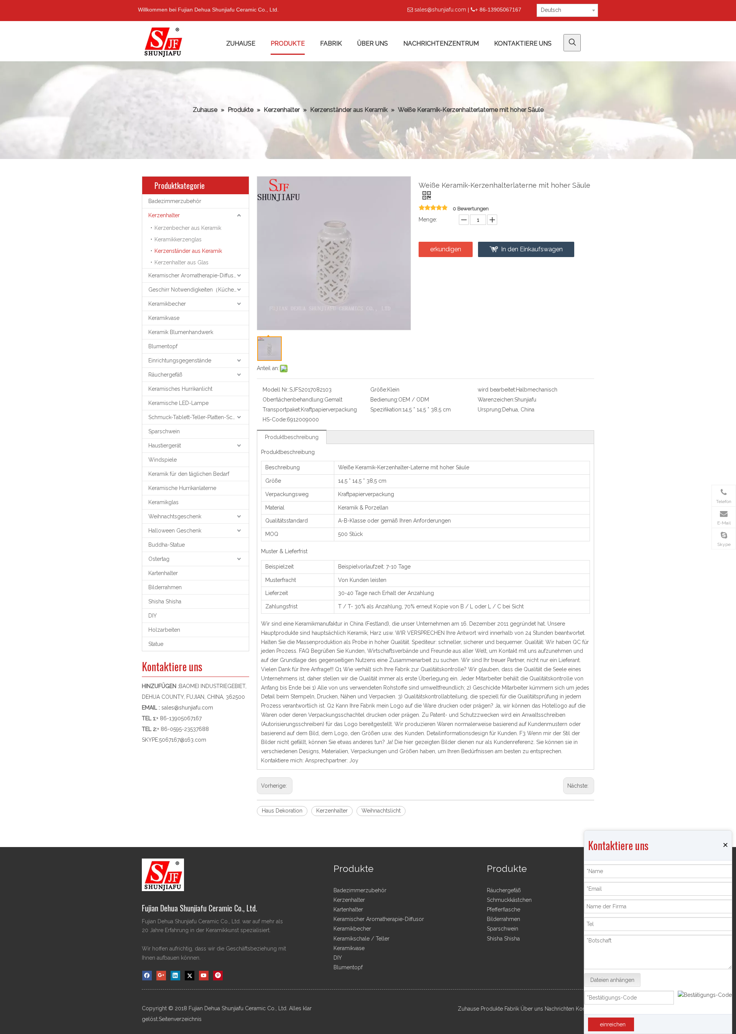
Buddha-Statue (166, 545)
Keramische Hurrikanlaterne (182, 488)
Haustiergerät (164, 445)
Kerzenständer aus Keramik (188, 251)
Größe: (378, 390)
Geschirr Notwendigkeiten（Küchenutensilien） (198, 290)
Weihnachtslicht (381, 811)
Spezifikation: (386, 409)
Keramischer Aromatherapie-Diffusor (193, 275)
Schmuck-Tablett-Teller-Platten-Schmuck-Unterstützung (198, 417)
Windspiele (162, 460)
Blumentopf (162, 346)
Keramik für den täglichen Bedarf (188, 474)
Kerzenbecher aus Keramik (187, 228)
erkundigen (445, 249)
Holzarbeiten (164, 630)
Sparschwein (164, 431)
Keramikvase (163, 318)
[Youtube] (204, 975)
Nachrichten (559, 1009)
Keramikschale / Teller (361, 939)
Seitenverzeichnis (180, 1019)
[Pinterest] (218, 975)
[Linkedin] (175, 975)
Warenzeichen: (496, 400)
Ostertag (158, 559)
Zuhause (468, 1009)
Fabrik (511, 1009)
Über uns (532, 1009)
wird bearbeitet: (497, 390)
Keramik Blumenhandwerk (180, 332)
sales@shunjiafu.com (440, 10)
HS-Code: (275, 419)
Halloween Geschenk (174, 531)
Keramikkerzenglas (178, 239)
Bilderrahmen (165, 587)
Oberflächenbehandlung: (293, 400)
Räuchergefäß (165, 375)
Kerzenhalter (164, 215)
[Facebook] (147, 975)
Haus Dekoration (282, 811)
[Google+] (161, 975)
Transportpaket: (282, 409)
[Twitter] (189, 975)
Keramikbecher (167, 304)
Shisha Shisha (164, 601)
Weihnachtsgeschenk (174, 516)
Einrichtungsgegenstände (179, 360)
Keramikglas (163, 502)
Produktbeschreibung (292, 437)
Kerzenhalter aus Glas (181, 262)
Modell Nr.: (276, 390)
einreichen (613, 1024)
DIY (152, 616)
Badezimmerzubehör (174, 201)
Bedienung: (384, 400)
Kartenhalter (163, 573)
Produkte (492, 1009)
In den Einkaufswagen (532, 249)
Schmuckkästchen (509, 900)
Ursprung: (490, 409)
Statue (155, 644)
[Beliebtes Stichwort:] (572, 42)
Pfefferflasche (503, 909)
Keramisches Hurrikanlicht (180, 389)
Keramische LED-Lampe (178, 403)
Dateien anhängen (612, 980)
